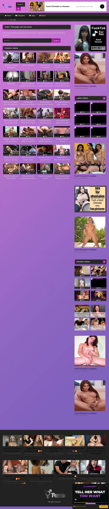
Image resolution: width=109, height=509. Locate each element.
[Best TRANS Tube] (8, 6)
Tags (33, 15)
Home (9, 15)
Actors (43, 15)
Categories (21, 15)
